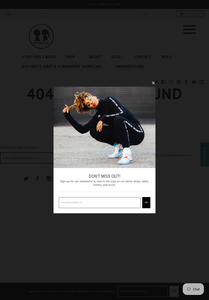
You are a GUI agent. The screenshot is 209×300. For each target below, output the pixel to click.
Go (146, 202)
